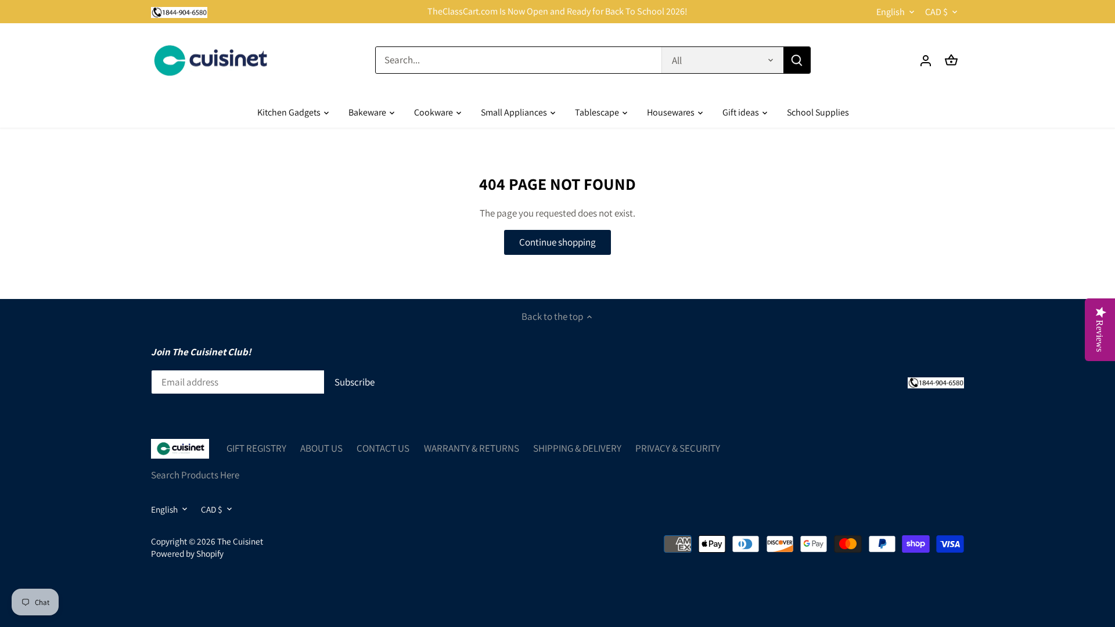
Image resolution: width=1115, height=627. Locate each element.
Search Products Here (195, 475)
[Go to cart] (951, 60)
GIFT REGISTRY (256, 448)
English (890, 11)
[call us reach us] (179, 12)
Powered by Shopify (187, 553)
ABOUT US (321, 448)
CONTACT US (383, 448)
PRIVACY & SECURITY (677, 448)
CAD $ (936, 11)
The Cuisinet (240, 541)
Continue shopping (557, 242)
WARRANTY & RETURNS (471, 448)
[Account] (925, 60)
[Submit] (796, 60)
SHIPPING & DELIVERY (577, 448)
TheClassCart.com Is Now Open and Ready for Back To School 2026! (557, 11)
